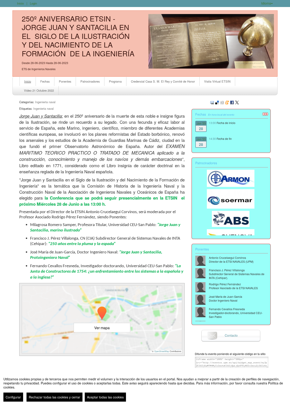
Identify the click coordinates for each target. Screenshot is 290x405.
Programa (115, 81)
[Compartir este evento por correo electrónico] (212, 102)
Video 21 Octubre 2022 (39, 90)
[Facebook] (232, 102)
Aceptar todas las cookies (105, 397)
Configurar (13, 397)
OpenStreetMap (161, 351)
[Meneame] (227, 102)
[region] (145, 387)
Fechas (45, 81)
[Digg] (222, 102)
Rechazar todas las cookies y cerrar (54, 397)
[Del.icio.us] (217, 102)
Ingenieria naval (45, 102)
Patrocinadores (90, 81)
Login (33, 3)
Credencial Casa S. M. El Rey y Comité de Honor (163, 81)
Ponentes (65, 81)
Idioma (266, 3)
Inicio (20, 3)
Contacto (231, 335)
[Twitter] (237, 102)
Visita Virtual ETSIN (217, 81)
